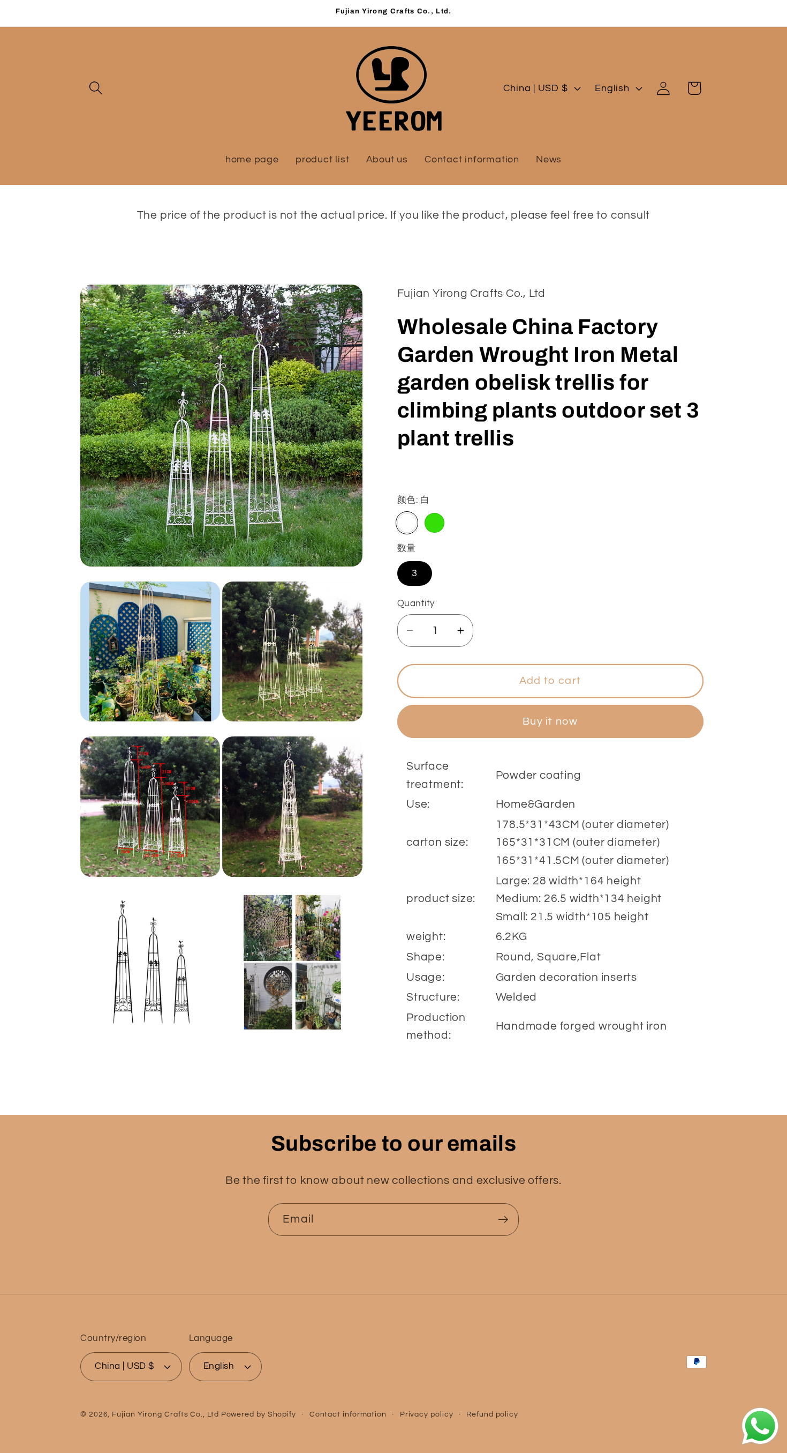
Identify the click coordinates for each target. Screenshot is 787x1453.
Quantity (416, 603)
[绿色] (434, 522)
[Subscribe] (503, 1219)
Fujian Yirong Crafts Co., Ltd (165, 1414)
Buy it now (550, 721)
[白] (407, 522)
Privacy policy (426, 1414)
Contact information (348, 1414)
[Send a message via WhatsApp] (760, 1426)
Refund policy (492, 1414)
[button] (95, 88)
